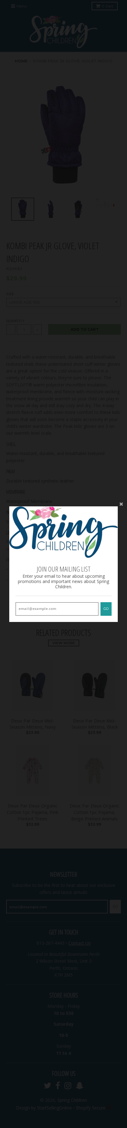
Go (106, 609)
